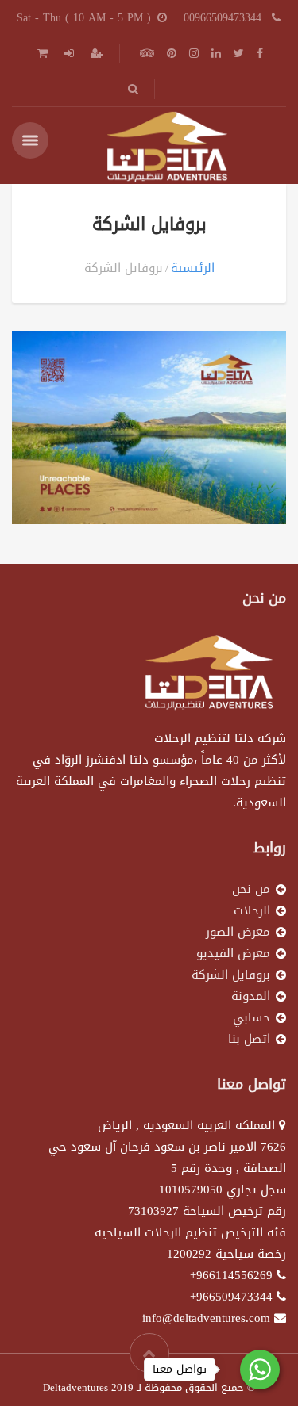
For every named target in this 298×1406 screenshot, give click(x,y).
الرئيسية (193, 268)
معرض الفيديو (233, 953)
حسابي (251, 1017)
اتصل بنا (249, 1039)
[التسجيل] (95, 53)
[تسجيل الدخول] (67, 53)
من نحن (251, 889)
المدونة (250, 996)
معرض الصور (238, 932)
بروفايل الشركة (231, 975)
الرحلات (252, 910)
